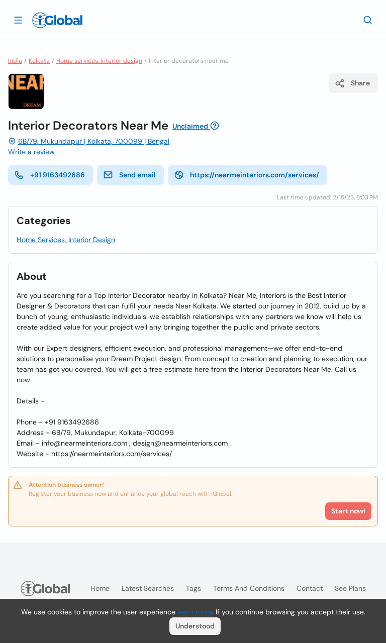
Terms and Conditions (248, 588)
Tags (193, 588)
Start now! (348, 510)
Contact (310, 588)
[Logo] (57, 20)
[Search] (368, 20)
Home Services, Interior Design (66, 239)
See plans (350, 588)
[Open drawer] (18, 20)
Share (360, 82)
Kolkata (39, 61)
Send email (137, 174)
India (15, 61)
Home (100, 588)
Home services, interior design (99, 61)
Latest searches (148, 588)
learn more (194, 611)
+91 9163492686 (57, 174)
